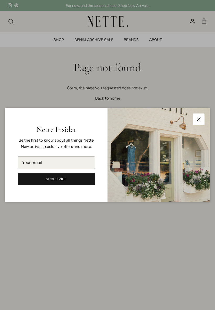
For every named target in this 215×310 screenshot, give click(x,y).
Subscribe (56, 179)
